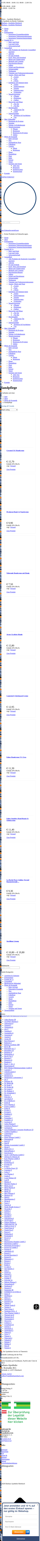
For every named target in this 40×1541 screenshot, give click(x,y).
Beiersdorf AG (9, 1049)
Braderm (7, 1062)
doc (6, 1079)
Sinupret (7, 1288)
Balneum (8, 1043)
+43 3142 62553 (5, 15)
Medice (7, 1189)
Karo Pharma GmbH (12, 1159)
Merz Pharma (9, 1193)
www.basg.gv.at (5, 1439)
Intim (10, 1003)
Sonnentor (8, 1290)
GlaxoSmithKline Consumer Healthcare (18, 1130)
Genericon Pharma (11, 1126)
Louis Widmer (10, 1178)
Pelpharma (8, 1234)
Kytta (6, 1166)
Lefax (6, 1172)
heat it (7, 1141)
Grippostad (8, 1133)
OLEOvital (8, 1220)
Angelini (7, 1031)
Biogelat (7, 1058)
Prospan (7, 1249)
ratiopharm (9, 1251)
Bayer (7, 1047)
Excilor (7, 1110)
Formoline (8, 1118)
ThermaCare (9, 1315)
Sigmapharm (9, 1284)
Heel (6, 1143)
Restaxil (7, 1257)
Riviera (7, 1263)
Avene (7, 1039)
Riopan (7, 1261)
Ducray (7, 1095)
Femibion (8, 1114)
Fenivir (7, 1116)
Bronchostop (9, 1066)
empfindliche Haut (15, 993)
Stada (7, 1294)
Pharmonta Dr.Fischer (12, 1245)
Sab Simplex (9, 1269)
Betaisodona (9, 1054)
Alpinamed (8, 1027)
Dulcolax (8, 1097)
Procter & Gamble (11, 1247)
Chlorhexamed (9, 1072)
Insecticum (8, 1153)
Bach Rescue (9, 1041)
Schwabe (8, 1280)
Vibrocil (7, 1332)
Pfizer (6, 1240)
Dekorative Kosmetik (16, 989)
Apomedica (8, 1033)
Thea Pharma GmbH (12, 1313)
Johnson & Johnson (12, 1157)
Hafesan (7, 1135)
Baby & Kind (13, 987)
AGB (2, 1453)
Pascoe (7, 1232)
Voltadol (7, 1340)
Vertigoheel (8, 1330)
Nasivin (7, 1205)
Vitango (7, 1336)
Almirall (7, 1025)
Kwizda (8, 1164)
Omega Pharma (10, 1222)
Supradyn (8, 1301)
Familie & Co (8, 979)
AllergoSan (8, 1023)
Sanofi (7, 1272)
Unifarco (8, 1323)
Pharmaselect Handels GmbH (14, 1242)
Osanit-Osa (8, 1230)
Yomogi (7, 1348)
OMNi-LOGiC (10, 1226)
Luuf (6, 1180)
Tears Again (9, 1309)
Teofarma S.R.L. (10, 1311)
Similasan (8, 1286)
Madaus (7, 1182)
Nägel (11, 1006)
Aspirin (7, 1037)
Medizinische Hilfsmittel (12, 983)
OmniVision (9, 1228)
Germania (8, 1128)
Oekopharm (9, 1218)
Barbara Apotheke (12, 1045)
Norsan (7, 1213)
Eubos (7, 1108)
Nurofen (7, 1216)
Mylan (7, 1201)
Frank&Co (8, 1120)
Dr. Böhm (8, 1083)
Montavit (8, 1195)
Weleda (7, 1342)
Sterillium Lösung (13, 941)
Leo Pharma (9, 1174)
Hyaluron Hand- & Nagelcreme (18, 512)
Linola (7, 1176)
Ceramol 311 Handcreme (15, 450)
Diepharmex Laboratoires (13, 1077)
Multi (6, 1197)
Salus (6, 1271)
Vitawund (8, 1338)
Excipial (7, 1112)
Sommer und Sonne (15, 1008)
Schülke (7, 1278)
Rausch (7, 1253)
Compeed (8, 1074)
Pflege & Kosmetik (10, 985)
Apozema (8, 1035)
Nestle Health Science (12, 1207)
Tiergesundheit (9, 1010)
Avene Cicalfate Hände (15, 634)
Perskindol (8, 1236)
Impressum (3, 1450)
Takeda (7, 1303)
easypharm (8, 1099)
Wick (6, 1346)
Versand (13, 466)
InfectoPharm (9, 1151)
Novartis (7, 1215)
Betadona (8, 1052)
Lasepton (8, 1170)
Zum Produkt (11, 469)
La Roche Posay (10, 1168)
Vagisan (7, 1327)
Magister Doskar (10, 1184)
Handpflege (12, 1001)
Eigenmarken (8, 977)
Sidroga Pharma (10, 1282)
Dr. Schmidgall (10, 1093)
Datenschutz (21, 1538)
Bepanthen (9, 1050)
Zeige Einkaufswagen (7, 230)
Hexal (7, 1147)
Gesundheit (8, 981)
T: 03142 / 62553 (6, 1374)
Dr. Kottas (8, 1087)
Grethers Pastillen (10, 1132)
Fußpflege (12, 995)
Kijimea (7, 1160)
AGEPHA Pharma (11, 1021)
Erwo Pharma (9, 1104)
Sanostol (7, 1274)
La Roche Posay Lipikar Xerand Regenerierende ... (18, 881)
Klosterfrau (9, 1162)
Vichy (7, 1334)
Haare (11, 999)
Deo (10, 991)
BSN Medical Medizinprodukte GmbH (18, 1068)
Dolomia (8, 1081)
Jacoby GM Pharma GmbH (14, 1155)
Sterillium (8, 1296)
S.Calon (7, 1267)
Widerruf (3, 1461)
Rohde (7, 1265)
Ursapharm (9, 1325)
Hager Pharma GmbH (12, 1137)
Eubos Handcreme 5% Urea (16, 757)
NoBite (7, 1211)
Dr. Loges (8, 1089)
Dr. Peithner (9, 1091)
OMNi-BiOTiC (10, 1224)
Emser (7, 1103)
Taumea (7, 1307)
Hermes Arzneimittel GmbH (14, 1145)
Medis (7, 1191)
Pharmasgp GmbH (11, 1244)
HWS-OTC (8, 1149)
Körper (11, 1005)
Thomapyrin (9, 1317)
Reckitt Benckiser (10, 1255)
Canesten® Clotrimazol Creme (17, 696)
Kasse (17, 230)
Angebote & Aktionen (11, 976)
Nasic (6, 1203)
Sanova (7, 1276)
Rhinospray (8, 1259)
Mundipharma (9, 1199)
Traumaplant (9, 1319)
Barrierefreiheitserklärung (8, 1463)
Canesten (8, 1070)
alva (6, 1029)
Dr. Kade (8, 1085)
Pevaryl (7, 1238)
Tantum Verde (9, 1305)
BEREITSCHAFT (6, 12)
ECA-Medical (9, 1101)
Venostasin (8, 1328)
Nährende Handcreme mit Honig (18, 573)
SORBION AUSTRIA (12, 1292)
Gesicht (11, 997)
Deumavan (8, 1076)
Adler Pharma (10, 1020)
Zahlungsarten (5, 1459)
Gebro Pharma (9, 1124)
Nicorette (8, 1209)
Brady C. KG (9, 1064)
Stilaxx (7, 1298)
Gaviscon (8, 1122)
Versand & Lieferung (3, 1456)
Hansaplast (8, 1139)
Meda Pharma (9, 1188)
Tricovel (7, 1321)
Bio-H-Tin (8, 1056)
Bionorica (8, 1060)
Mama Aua (8, 1186)
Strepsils (7, 1300)
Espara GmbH (9, 1106)
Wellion (7, 1344)
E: (12, 1376)
